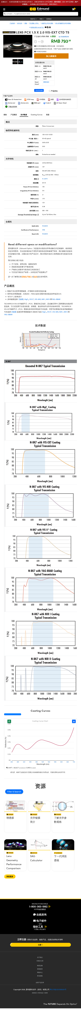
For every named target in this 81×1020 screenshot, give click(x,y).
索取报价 (46, 82)
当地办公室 (39, 961)
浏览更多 (9, 876)
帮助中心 (40, 972)
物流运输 (40, 965)
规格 (5, 114)
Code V (48, 103)
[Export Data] (74, 721)
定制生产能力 (27, 276)
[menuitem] (4, 9)
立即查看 (15, 825)
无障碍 (46, 993)
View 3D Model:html (14, 99)
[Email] (45, 27)
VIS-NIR (38, 299)
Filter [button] (10, 791)
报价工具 (38, 926)
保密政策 (34, 993)
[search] (40, 14)
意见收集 (40, 976)
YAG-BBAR (56, 299)
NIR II (48, 299)
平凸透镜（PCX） (34, 23)
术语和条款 (40, 993)
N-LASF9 (45, 179)
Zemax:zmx (24, 103)
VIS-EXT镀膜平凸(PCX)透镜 (63, 23)
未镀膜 (13, 312)
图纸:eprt (37, 103)
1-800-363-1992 (38, 906)
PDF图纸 (42, 99)
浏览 (43, 230)
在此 (35, 276)
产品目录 (40, 982)
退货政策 (40, 969)
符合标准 (45, 226)
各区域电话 (42, 909)
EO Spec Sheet (61, 103)
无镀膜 (21, 299)
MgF (26, 299)
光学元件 (19, 23)
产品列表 (12, 23)
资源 (47, 114)
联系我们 (49, 19)
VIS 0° (31, 299)
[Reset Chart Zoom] (9, 721)
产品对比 (54, 91)
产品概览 (14, 114)
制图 (52, 99)
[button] (48, 27)
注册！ (40, 945)
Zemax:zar (11, 103)
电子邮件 (41, 920)
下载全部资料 (12, 106)
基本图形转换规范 (65, 99)
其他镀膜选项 (64, 37)
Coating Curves (37, 114)
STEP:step (30, 99)
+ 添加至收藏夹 (39, 90)
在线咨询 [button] (41, 914)
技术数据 (24, 114)
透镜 (25, 23)
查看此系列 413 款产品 (37, 27)
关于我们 (40, 957)
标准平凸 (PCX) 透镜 (47, 23)
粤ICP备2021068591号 (58, 989)
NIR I (43, 299)
